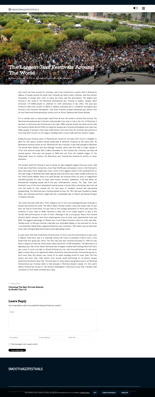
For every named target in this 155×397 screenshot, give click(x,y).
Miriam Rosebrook (18, 78)
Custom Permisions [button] (109, 392)
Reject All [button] (125, 392)
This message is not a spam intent (24, 344)
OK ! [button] (95, 392)
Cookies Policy (84, 392)
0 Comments (67, 78)
